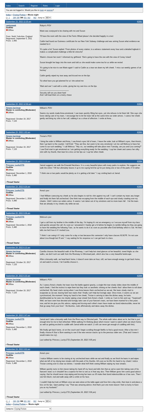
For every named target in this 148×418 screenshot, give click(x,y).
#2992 (139, 104)
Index (8, 6)
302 (28, 18)
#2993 (139, 132)
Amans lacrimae (13, 108)
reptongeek (11, 25)
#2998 (139, 276)
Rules (45, 6)
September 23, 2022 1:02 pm (18, 132)
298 (14, 18)
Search (21, 6)
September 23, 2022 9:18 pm (18, 161)
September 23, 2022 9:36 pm (18, 213)
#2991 (139, 22)
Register (34, 6)
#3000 (139, 349)
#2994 (139, 161)
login (42, 10)
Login (57, 6)
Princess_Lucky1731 (15, 165)
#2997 (139, 247)
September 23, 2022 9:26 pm (18, 187)
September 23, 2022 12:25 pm (18, 22)
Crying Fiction (19, 15)
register (50, 10)
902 (34, 18)
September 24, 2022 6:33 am (18, 276)
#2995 (139, 187)
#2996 (139, 213)
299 (18, 18)
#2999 (139, 315)
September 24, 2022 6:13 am (18, 247)
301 (25, 18)
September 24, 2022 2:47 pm (18, 315)
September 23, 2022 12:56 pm (18, 104)
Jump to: (10, 409)
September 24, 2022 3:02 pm (18, 349)
